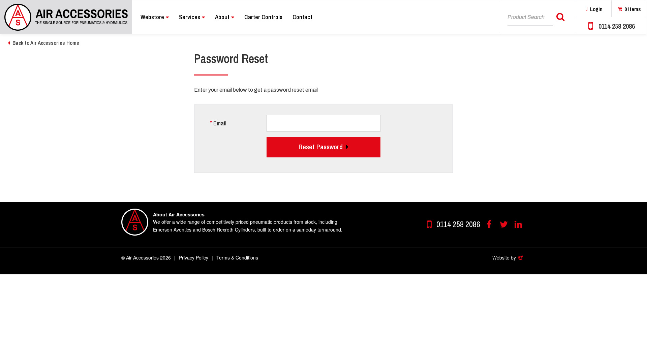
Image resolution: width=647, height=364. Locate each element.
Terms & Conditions (237, 257)
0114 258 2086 (616, 26)
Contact (302, 17)
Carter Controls (263, 17)
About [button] (222, 17)
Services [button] (189, 17)
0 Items (632, 9)
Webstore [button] (152, 17)
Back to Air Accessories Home (45, 43)
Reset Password (321, 146)
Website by (504, 257)
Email (219, 123)
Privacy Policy (193, 257)
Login (596, 9)
